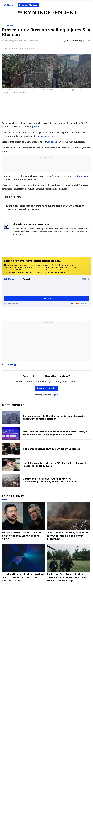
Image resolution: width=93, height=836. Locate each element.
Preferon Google (75, 41)
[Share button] (88, 40)
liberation (81, 176)
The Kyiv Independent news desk (21, 48)
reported (34, 126)
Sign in (55, 395)
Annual (26, 279)
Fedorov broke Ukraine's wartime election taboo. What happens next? (22, 535)
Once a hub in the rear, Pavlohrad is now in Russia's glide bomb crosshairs (67, 535)
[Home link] (46, 12)
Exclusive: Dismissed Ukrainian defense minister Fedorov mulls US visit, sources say (66, 577)
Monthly (12, 279)
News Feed (7, 25)
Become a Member (28, 5)
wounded (51, 142)
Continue (46, 298)
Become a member (46, 388)
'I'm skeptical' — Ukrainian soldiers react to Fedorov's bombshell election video (23, 577)
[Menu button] (90, 5)
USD (84, 279)
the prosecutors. (45, 136)
